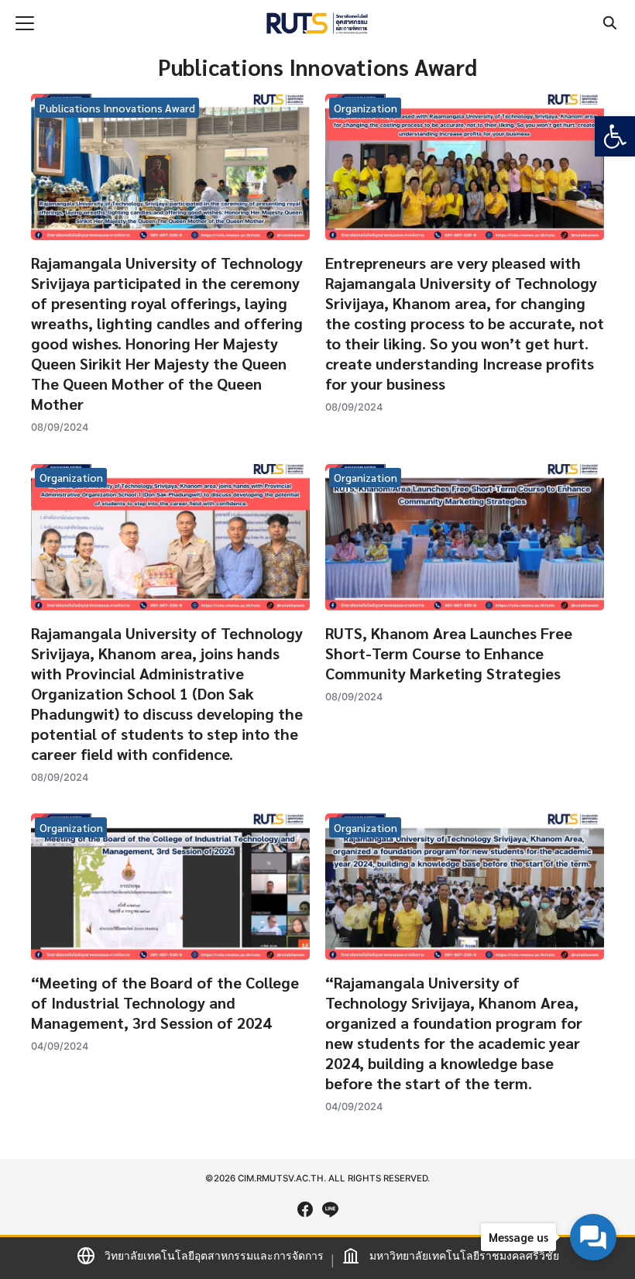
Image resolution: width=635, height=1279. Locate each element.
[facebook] (305, 1209)
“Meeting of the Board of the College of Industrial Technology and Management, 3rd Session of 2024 (165, 1002)
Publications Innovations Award (117, 108)
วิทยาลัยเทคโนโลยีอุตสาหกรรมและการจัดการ (214, 1255)
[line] (330, 1209)
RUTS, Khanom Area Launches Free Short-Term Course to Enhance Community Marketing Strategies (448, 653)
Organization (365, 108)
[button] (615, 136)
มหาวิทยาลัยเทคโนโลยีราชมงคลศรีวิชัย (464, 1255)
